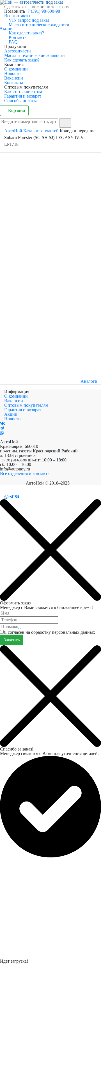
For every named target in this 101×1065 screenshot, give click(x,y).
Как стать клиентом (23, 91)
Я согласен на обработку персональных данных (49, 632)
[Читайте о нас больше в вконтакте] (2, 423)
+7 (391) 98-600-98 (42, 11)
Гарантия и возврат (22, 96)
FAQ (13, 41)
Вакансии (13, 78)
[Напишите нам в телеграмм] (2, 428)
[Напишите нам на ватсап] (2, 433)
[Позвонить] (1, 496)
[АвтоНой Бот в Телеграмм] (11, 496)
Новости (12, 73)
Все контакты (17, 15)
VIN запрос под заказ (29, 20)
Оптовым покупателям (26, 405)
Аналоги (89, 381)
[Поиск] (65, 122)
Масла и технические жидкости (39, 24)
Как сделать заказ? (26, 32)
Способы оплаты (20, 100)
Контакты (18, 37)
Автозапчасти (17, 51)
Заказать (12, 639)
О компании (16, 69)
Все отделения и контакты (25, 473)
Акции (8, 28)
